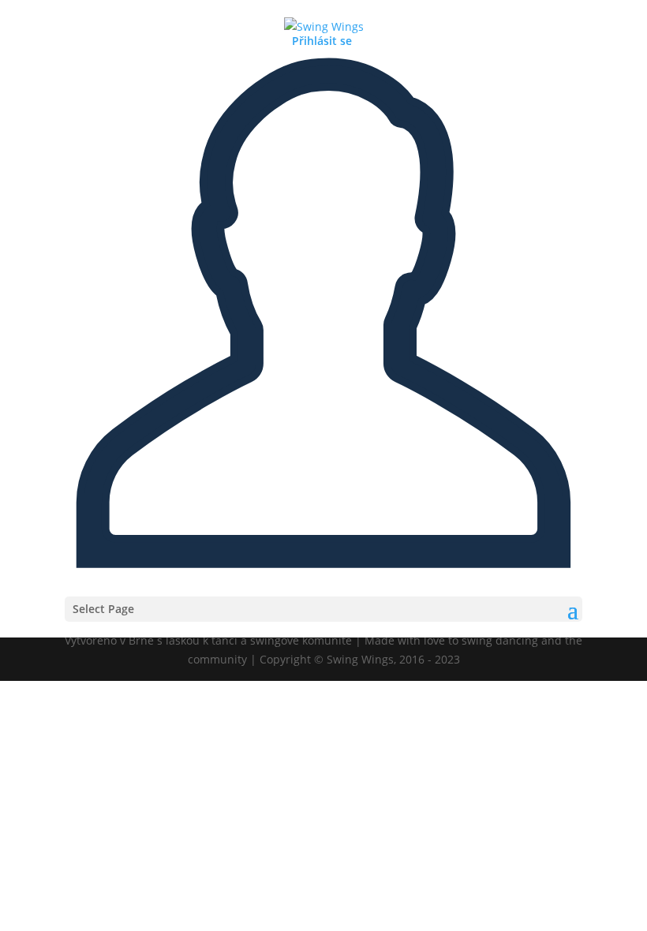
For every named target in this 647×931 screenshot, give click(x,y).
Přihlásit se (322, 40)
